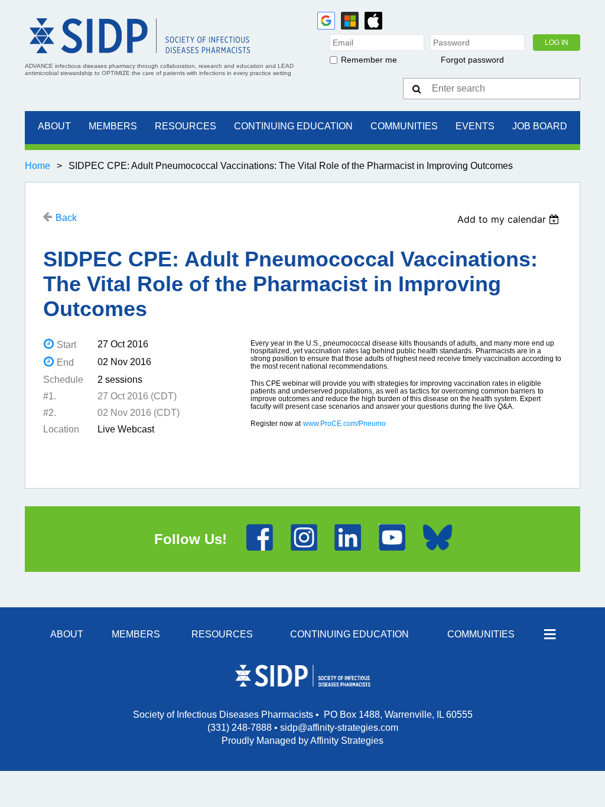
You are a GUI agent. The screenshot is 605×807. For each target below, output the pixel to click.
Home (37, 166)
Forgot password (472, 59)
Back (66, 218)
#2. (49, 413)
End (65, 362)
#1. (49, 396)
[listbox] (509, 219)
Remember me (369, 59)
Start (66, 345)
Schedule (63, 380)
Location (61, 429)
